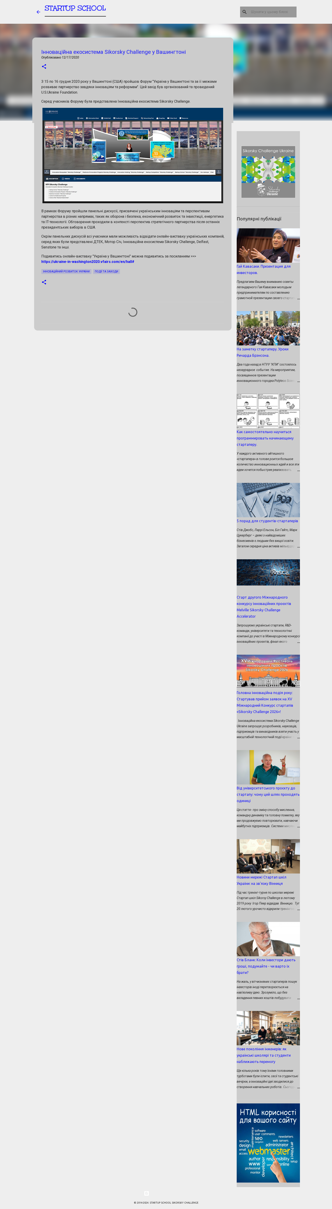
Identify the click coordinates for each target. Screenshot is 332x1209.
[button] (44, 67)
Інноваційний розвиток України (66, 271)
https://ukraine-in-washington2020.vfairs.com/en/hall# (87, 262)
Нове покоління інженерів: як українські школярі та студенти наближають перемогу (264, 1055)
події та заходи (106, 271)
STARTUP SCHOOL (75, 8)
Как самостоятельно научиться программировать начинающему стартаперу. (265, 438)
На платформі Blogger (168, 1193)
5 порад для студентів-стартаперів (267, 521)
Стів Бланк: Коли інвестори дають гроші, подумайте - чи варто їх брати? (266, 966)
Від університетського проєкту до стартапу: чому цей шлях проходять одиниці (268, 794)
